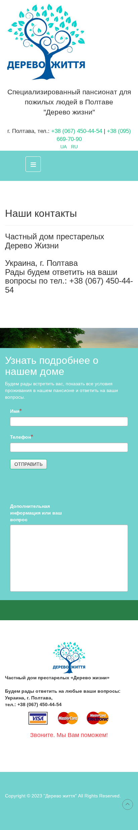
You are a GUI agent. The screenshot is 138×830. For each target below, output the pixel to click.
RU (74, 146)
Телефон (20, 437)
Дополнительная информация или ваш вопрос (36, 512)
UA (64, 146)
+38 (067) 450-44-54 (77, 131)
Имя (14, 411)
